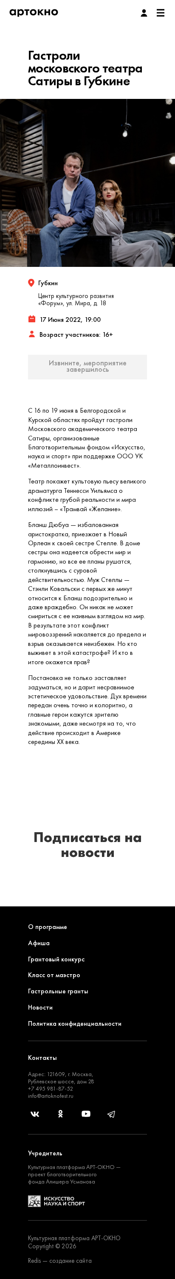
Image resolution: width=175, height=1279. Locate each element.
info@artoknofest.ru (50, 1096)
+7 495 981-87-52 (50, 1088)
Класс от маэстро (54, 974)
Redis (34, 1260)
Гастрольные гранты (58, 991)
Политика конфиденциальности (74, 1023)
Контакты (42, 1057)
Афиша (39, 942)
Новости (40, 1007)
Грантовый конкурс (56, 959)
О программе (47, 926)
